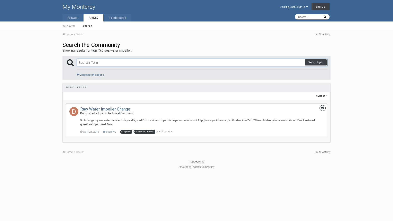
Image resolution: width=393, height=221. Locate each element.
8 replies (110, 131)
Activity (93, 17)
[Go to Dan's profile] (73, 111)
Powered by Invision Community (196, 167)
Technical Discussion (121, 113)
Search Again (315, 62)
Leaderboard (118, 17)
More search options (91, 74)
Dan (82, 113)
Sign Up (320, 6)
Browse (72, 17)
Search (87, 25)
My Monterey (78, 6)
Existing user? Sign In (293, 6)
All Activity (69, 25)
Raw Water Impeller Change (105, 109)
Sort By (321, 96)
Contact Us (197, 162)
